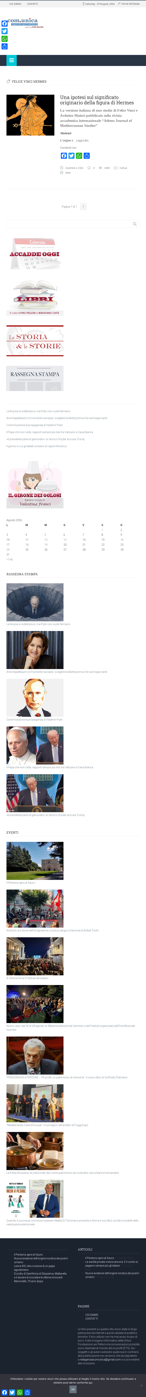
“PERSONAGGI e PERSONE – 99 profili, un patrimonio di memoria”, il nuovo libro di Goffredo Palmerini (66, 1077)
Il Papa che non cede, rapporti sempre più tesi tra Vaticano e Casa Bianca (49, 432)
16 (122, 539)
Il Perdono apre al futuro (20, 882)
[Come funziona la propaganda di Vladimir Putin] (34, 698)
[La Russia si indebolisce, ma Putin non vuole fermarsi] (34, 602)
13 (65, 539)
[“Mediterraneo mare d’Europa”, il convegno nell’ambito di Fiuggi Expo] (34, 1103)
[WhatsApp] (4, 39)
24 (8, 549)
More (68, 172)
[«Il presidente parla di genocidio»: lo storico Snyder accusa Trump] (34, 793)
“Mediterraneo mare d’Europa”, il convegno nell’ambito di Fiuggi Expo (47, 1125)
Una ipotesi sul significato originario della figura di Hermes (97, 100)
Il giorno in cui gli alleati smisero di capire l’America (36, 446)
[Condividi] (4, 46)
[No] (141, 1385)
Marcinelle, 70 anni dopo (28, 1281)
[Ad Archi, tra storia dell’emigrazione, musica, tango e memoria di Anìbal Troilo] (34, 909)
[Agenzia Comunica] (25, 21)
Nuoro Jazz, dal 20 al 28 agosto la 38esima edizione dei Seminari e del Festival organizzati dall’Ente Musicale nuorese (70, 1027)
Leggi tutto (82, 140)
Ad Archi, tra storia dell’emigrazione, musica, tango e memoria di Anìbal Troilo (52, 930)
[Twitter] (4, 31)
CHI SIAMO (15, 3)
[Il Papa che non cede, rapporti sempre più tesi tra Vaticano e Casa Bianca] (34, 745)
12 (46, 539)
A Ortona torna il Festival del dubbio (27, 978)
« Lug (9, 559)
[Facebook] (4, 23)
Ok (73, 1389)
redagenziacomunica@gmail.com (100, 1359)
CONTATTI (32, 3)
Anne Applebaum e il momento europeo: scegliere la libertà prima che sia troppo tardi (56, 418)
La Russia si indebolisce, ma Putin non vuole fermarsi (38, 411)
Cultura (123, 168)
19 (46, 544)
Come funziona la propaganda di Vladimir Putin (34, 425)
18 (27, 544)
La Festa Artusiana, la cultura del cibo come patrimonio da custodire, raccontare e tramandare (62, 1172)
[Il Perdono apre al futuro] (34, 861)
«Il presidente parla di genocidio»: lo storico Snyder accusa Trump (45, 439)
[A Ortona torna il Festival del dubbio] (34, 956)
